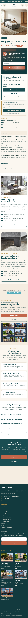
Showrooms (4, 508)
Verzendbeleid (18, 611)
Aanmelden (14, 543)
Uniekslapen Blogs (5, 513)
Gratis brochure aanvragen (14, 110)
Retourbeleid (10, 611)
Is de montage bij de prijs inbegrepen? (11, 423)
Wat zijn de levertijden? (7, 428)
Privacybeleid (4, 611)
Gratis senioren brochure (7, 517)
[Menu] (1, 5)
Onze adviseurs (5, 521)
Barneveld (11, 84)
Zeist (15, 84)
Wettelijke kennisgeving (15, 609)
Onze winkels (14, 93)
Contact (3, 525)
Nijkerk (19, 84)
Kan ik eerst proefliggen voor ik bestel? (11, 419)
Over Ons (3, 506)
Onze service (4, 515)
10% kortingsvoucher (6, 511)
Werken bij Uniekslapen (6, 527)
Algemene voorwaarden (6, 613)
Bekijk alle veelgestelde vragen (14, 434)
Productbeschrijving (6, 133)
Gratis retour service (6, 519)
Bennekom (5, 84)
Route (2, 568)
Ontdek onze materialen (14, 279)
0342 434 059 (6, 498)
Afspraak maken (14, 89)
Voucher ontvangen (14, 67)
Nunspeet (5, 86)
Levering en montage (7, 168)
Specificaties (4, 163)
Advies (3, 523)
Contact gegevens (5, 609)
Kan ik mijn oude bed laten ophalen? (11, 414)
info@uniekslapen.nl (8, 501)
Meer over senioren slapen (14, 224)
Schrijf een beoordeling (15, 293)
